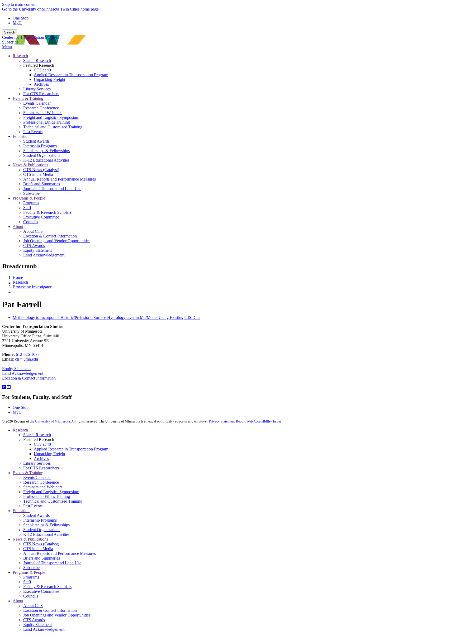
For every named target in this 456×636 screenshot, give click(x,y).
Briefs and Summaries (41, 558)
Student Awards (36, 515)
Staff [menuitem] (27, 207)
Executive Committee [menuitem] (41, 217)
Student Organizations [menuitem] (41, 155)
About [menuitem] (18, 226)
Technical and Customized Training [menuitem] (52, 127)
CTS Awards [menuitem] (34, 245)
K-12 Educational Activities (46, 534)
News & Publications (30, 539)
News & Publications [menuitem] (30, 165)
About (18, 601)
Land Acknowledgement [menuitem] (43, 255)
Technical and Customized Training (52, 501)
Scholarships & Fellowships (46, 525)
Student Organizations (41, 529)
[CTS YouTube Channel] (9, 387)
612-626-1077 (28, 354)
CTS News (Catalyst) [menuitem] (41, 169)
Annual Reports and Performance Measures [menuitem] (59, 179)
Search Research (37, 435)
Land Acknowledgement (22, 373)
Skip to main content (19, 4)
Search (9, 32)
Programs (31, 577)
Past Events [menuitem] (32, 131)
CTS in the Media (38, 548)
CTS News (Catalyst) (41, 544)
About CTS (33, 605)
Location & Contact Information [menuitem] (50, 236)
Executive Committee (41, 591)
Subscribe (10, 42)
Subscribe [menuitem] (31, 193)
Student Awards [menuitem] (36, 141)
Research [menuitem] (20, 56)
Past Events (32, 506)
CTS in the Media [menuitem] (38, 174)
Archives (41, 458)
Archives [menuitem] (41, 84)
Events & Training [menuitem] (28, 98)
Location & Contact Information (29, 378)
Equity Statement (16, 368)
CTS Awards (34, 620)
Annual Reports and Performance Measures (59, 553)
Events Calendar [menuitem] (37, 103)
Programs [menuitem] (31, 203)
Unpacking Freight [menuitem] (49, 79)
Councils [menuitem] (30, 222)
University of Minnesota (52, 421)
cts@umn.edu (26, 359)
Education (21, 510)
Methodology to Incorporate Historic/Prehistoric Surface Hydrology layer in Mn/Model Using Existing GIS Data (106, 317)
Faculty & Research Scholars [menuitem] (47, 212)
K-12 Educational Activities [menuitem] (46, 160)
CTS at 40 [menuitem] (42, 70)
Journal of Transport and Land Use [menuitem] (52, 188)
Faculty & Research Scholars (47, 586)
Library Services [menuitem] (37, 89)
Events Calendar (37, 477)
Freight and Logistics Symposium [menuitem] (51, 117)
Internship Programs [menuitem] (40, 146)
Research (20, 282)
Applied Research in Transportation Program (71, 449)
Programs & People (29, 572)
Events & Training (28, 472)
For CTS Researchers (41, 468)
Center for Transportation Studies (29, 37)
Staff (27, 582)
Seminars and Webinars (42, 487)
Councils (30, 596)
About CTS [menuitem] (33, 231)
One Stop (20, 18)
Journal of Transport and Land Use (52, 563)
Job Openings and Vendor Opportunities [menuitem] (56, 241)
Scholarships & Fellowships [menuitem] (46, 150)
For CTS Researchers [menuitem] (41, 93)
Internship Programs (40, 520)
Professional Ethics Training (46, 496)
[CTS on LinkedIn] (4, 387)
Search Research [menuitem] (37, 60)
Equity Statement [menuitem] (37, 250)
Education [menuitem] (21, 136)
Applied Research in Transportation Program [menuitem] (71, 74)
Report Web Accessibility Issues (258, 421)
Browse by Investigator (32, 287)
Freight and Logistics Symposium (51, 491)
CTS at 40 (42, 444)
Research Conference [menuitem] (41, 108)
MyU (17, 23)
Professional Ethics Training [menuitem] (46, 122)
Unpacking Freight (49, 453)
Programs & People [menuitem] (29, 198)
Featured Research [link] (38, 65)
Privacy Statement (222, 421)
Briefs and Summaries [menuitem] (41, 184)
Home (18, 277)
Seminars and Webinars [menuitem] (42, 112)
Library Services (37, 463)
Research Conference (41, 482)
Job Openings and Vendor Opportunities (56, 615)
